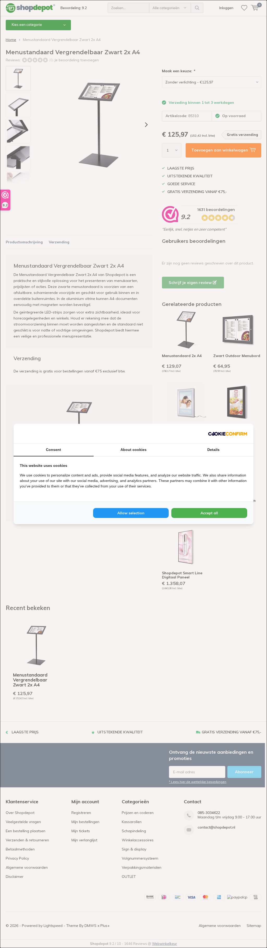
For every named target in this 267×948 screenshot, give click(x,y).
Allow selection (130, 513)
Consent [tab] (53, 450)
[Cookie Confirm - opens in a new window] (227, 433)
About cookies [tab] (133, 450)
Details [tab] (213, 450)
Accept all (209, 513)
